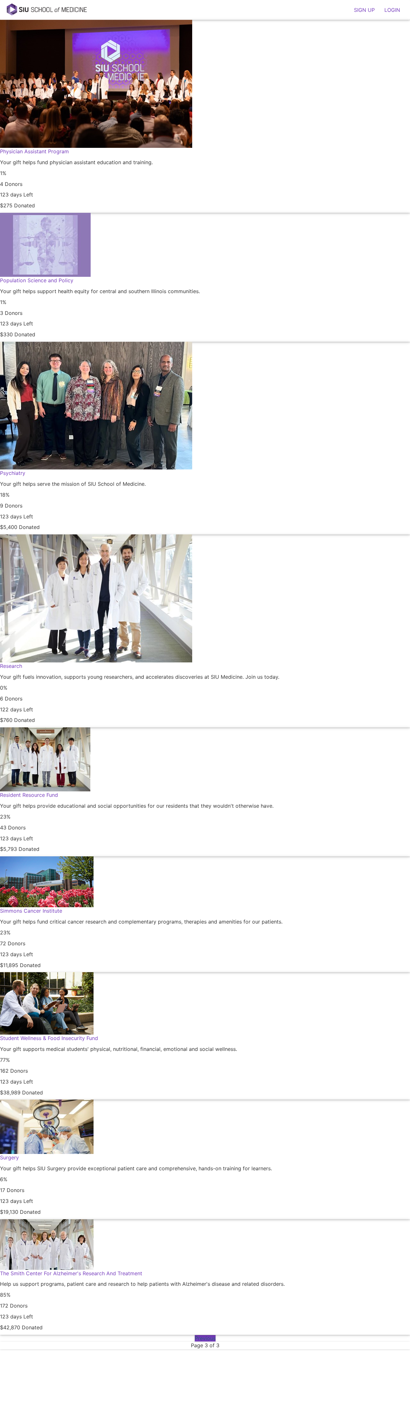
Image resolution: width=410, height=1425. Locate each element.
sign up (364, 10)
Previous (205, 1338)
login (392, 10)
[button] (205, 116)
